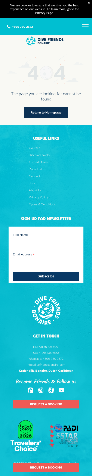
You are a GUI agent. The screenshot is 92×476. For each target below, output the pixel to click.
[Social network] (30, 391)
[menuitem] (46, 149)
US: (35, 353)
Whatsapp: (35, 359)
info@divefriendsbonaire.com (46, 365)
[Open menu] (85, 27)
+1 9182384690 (49, 353)
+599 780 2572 (53, 359)
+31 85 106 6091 (49, 347)
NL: (35, 347)
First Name (20, 234)
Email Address (24, 254)
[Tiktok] (51, 391)
